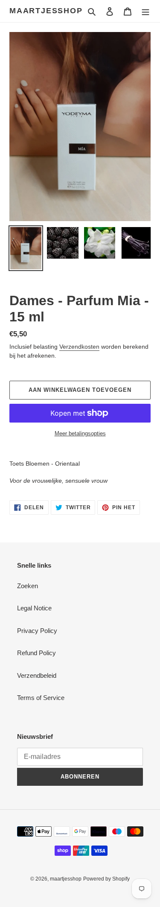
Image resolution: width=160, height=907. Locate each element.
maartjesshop (46, 10)
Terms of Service (40, 697)
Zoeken (27, 585)
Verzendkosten (79, 346)
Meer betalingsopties (80, 433)
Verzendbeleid (36, 675)
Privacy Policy (37, 630)
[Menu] (145, 11)
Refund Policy (36, 652)
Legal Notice (34, 608)
